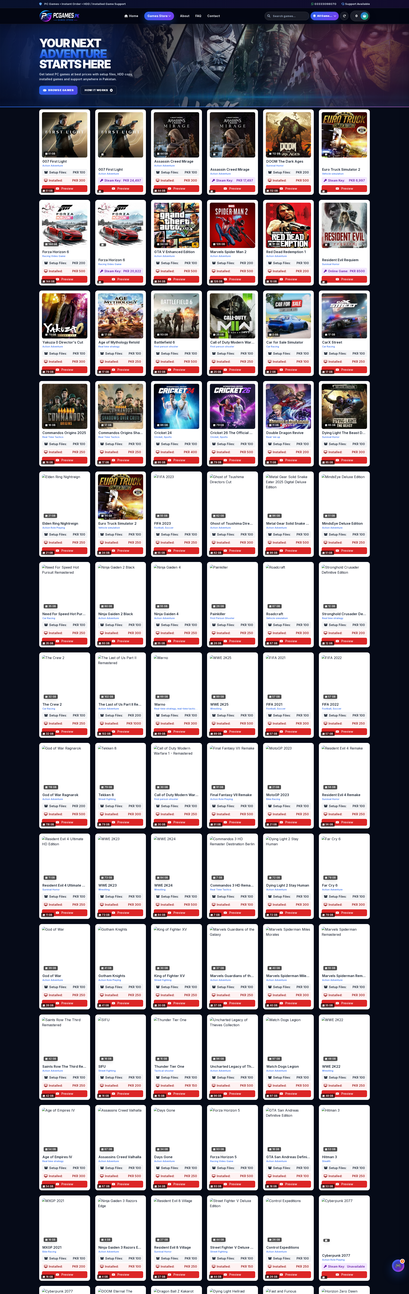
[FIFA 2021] (288, 678)
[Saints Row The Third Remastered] (64, 1040)
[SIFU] (120, 1040)
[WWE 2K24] (176, 859)
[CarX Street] (344, 316)
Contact (213, 16)
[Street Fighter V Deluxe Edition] (232, 1221)
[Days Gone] (176, 1130)
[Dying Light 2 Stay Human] (288, 859)
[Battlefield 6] (176, 316)
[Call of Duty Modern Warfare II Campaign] (232, 316)
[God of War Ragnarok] (64, 768)
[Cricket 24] (176, 406)
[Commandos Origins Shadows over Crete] (120, 406)
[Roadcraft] (288, 587)
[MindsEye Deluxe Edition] (344, 497)
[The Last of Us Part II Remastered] (120, 678)
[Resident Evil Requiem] (344, 225)
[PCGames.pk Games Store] (59, 16)
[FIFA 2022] (344, 678)
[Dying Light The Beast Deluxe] (344, 406)
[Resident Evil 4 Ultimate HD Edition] (64, 859)
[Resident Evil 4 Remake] (344, 768)
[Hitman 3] (344, 1130)
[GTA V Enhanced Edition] (176, 225)
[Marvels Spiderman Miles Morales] (288, 949)
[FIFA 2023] (176, 497)
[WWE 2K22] (344, 1040)
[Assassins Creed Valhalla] (120, 1130)
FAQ (198, 16)
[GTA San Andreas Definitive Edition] (288, 1130)
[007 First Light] (64, 135)
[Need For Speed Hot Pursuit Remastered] (64, 587)
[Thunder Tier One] (176, 1040)
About (184, 16)
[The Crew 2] (64, 678)
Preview (66, 188)
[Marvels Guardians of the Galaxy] (232, 949)
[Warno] (176, 678)
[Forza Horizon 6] (64, 225)
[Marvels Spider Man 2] (232, 225)
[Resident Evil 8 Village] (176, 1221)
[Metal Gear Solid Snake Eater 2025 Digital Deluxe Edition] (288, 497)
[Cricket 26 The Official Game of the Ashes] (232, 406)
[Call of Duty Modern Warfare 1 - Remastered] (176, 768)
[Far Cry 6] (344, 859)
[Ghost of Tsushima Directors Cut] (232, 497)
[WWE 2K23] (120, 859)
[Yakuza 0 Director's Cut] (64, 316)
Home (133, 16)
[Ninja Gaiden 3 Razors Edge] (120, 1221)
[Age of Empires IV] (64, 1130)
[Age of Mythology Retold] (120, 316)
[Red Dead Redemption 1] (288, 225)
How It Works (96, 90)
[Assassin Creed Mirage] (176, 135)
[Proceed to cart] (364, 16)
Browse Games (61, 90)
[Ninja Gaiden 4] (176, 587)
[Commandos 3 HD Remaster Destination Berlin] (232, 859)
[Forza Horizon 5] (232, 1130)
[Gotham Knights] (120, 949)
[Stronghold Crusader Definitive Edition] (344, 587)
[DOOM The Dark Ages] (288, 135)
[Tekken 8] (120, 768)
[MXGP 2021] (64, 1221)
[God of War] (64, 949)
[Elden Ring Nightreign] (64, 497)
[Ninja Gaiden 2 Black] (120, 587)
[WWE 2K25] (232, 678)
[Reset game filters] (344, 16)
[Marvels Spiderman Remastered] (344, 949)
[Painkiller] (232, 587)
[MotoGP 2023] (288, 768)
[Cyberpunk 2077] (344, 1221)
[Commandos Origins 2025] (64, 406)
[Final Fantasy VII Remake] (232, 768)
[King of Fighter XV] (176, 949)
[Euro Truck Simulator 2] (344, 135)
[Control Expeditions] (288, 1221)
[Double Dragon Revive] (288, 406)
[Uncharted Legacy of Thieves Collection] (232, 1040)
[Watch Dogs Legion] (288, 1040)
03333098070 (325, 4)
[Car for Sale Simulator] (288, 316)
